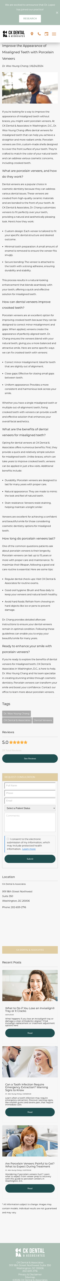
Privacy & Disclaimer (30, 1274)
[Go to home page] (14, 34)
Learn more (29, 849)
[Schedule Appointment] (46, 34)
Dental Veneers (43, 720)
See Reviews (30, 758)
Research (30, 18)
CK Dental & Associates (17, 720)
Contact (46, 687)
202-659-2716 (18, 907)
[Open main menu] (54, 33)
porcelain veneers (40, 121)
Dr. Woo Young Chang (16, 713)
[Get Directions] (32, 34)
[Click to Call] (39, 34)
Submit (30, 859)
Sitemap (30, 1277)
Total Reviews (11, 750)
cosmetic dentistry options (18, 526)
